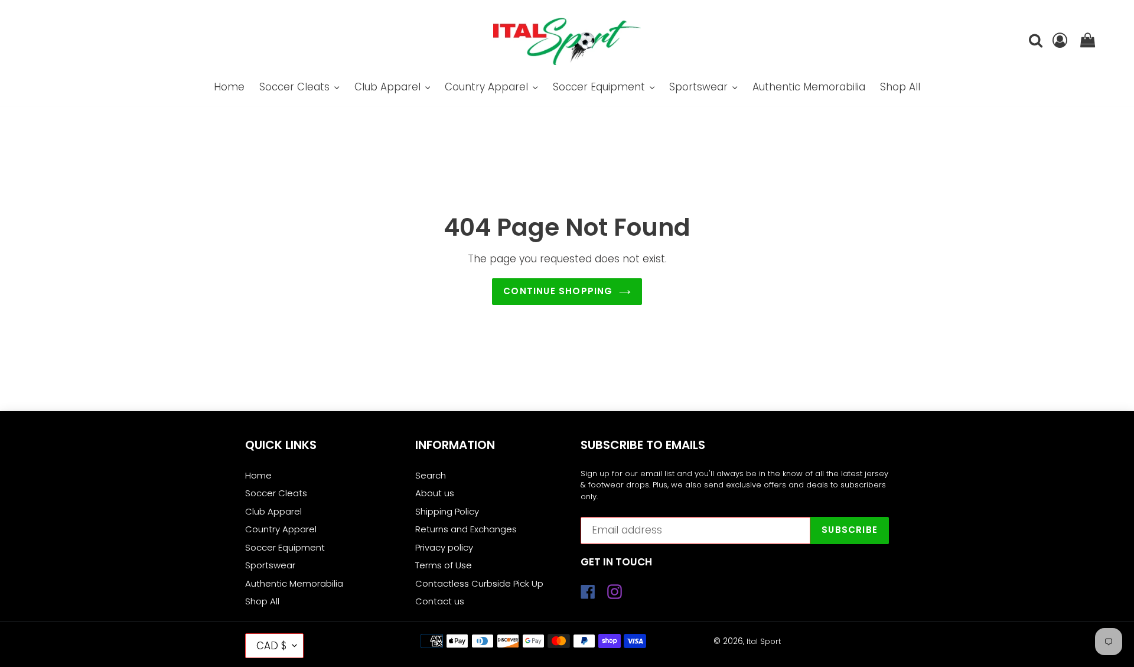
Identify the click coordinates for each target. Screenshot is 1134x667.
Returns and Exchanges (466, 529)
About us (434, 493)
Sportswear (270, 565)
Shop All (262, 601)
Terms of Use (443, 565)
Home (258, 475)
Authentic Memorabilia (294, 583)
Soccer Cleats (276, 493)
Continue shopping (557, 291)
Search (430, 475)
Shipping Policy (447, 511)
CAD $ (271, 646)
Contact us (439, 601)
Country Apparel (281, 529)
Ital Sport (764, 641)
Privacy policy (444, 547)
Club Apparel (273, 511)
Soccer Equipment (285, 547)
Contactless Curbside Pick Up (479, 583)
